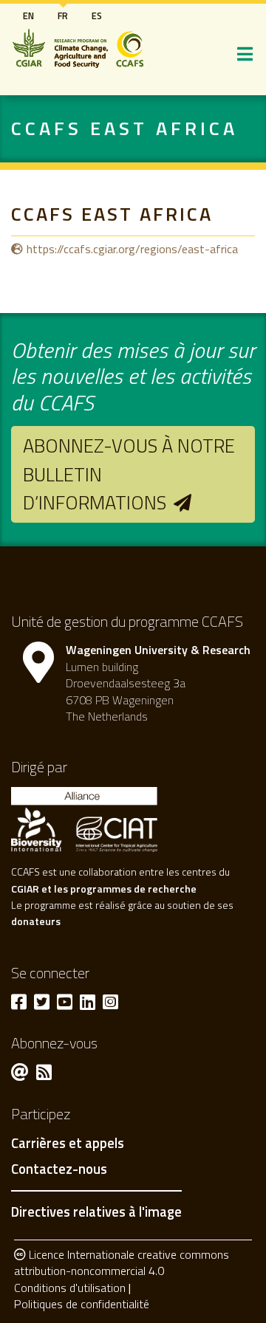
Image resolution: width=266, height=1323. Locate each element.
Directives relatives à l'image (96, 1211)
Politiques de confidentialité (81, 1304)
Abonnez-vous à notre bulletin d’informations (129, 474)
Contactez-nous (59, 1169)
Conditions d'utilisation (70, 1287)
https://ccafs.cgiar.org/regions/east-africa (132, 249)
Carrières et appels (67, 1143)
